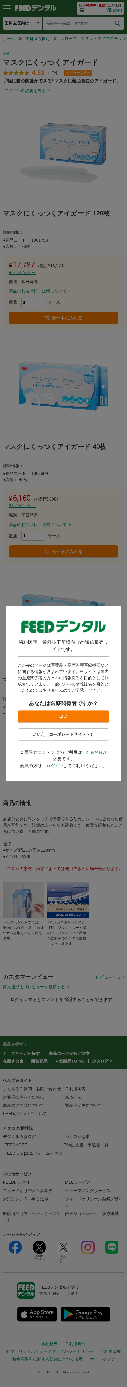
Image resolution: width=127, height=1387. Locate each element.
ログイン (54, 765)
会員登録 (94, 752)
